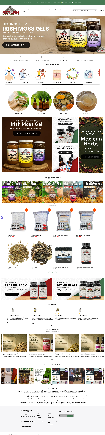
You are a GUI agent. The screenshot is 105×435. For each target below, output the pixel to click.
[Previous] (3, 343)
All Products (30, 9)
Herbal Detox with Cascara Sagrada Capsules (85, 267)
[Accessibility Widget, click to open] (2, 217)
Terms (38, 413)
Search (49, 413)
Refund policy (50, 419)
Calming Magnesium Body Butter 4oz (60, 267)
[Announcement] (52, 3)
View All (52, 272)
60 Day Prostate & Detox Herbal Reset (60, 235)
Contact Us (50, 426)
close (2, 2)
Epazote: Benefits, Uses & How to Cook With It (88, 353)
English (11, 434)
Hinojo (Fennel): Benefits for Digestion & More (11, 353)
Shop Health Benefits (52, 9)
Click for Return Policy (63, 60)
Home (24, 9)
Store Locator (50, 424)
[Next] (102, 343)
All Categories (62, 9)
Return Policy (39, 419)
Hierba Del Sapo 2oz (12, 267)
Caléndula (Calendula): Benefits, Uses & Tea (36, 353)
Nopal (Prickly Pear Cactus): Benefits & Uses (62, 353)
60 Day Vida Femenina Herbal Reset (83, 235)
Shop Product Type (39, 9)
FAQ (48, 415)
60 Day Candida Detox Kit (36, 235)
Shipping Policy (51, 417)
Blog (24, 11)
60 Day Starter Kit (11, 235)
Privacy (38, 415)
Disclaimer (39, 417)
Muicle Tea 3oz (34, 267)
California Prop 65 (40, 421)
